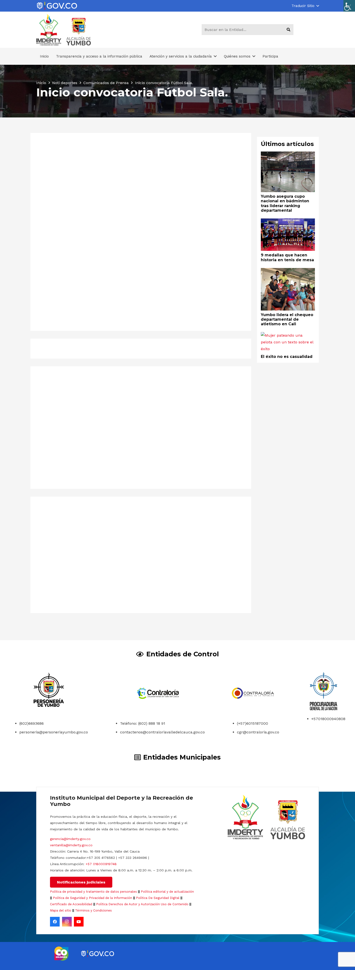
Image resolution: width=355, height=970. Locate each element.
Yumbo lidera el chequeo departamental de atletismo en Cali (287, 319)
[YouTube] (79, 922)
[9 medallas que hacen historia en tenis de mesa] (193, 519)
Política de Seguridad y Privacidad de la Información (92, 898)
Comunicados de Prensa (99, 248)
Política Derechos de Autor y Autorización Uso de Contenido (142, 904)
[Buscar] (288, 29)
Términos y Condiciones (93, 910)
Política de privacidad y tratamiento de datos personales (93, 891)
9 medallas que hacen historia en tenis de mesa (192, 581)
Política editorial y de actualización (167, 891)
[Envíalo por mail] (70, 348)
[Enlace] (56, 6)
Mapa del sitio (60, 910)
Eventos (127, 248)
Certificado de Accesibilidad (71, 904)
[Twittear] (95, 348)
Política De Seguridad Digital (157, 898)
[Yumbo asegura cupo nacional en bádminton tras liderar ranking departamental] (88, 519)
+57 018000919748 (101, 864)
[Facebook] (55, 922)
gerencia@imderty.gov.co (70, 839)
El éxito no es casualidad (286, 356)
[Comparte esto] (83, 348)
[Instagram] (67, 922)
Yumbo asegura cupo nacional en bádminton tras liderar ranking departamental (80, 598)
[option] (61, 953)
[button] (305, 5)
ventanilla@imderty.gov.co (71, 845)
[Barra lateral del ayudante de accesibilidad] (349, 6)
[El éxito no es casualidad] (288, 335)
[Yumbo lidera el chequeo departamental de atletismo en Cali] (288, 271)
